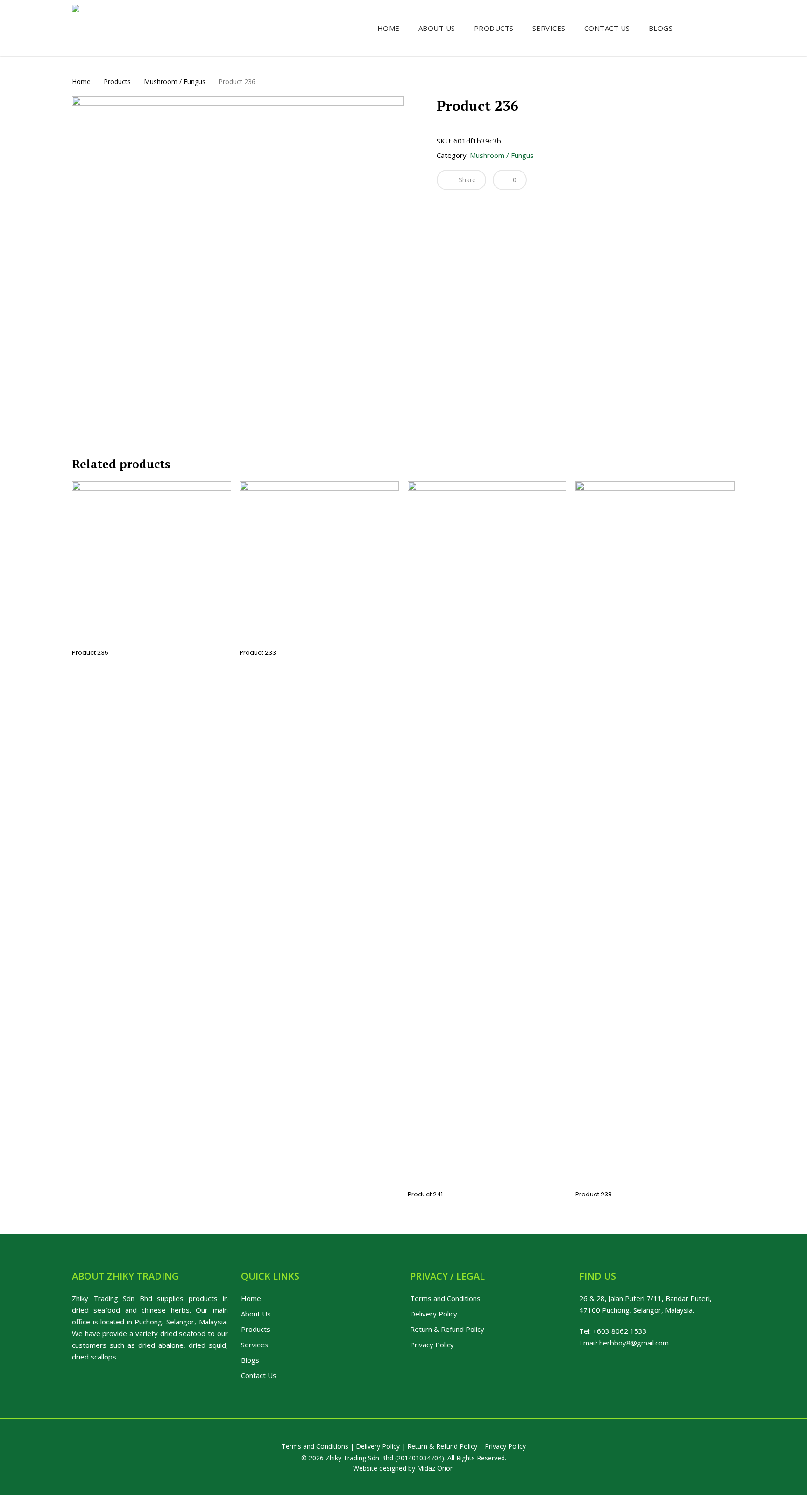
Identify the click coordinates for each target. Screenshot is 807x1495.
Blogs (250, 1360)
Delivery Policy (433, 1313)
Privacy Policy (432, 1344)
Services (254, 1344)
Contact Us (258, 1375)
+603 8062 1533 (620, 1331)
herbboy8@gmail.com (634, 1342)
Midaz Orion (435, 1468)
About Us (256, 1313)
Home (81, 81)
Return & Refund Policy (447, 1329)
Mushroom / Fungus (174, 81)
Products (117, 81)
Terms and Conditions (445, 1298)
